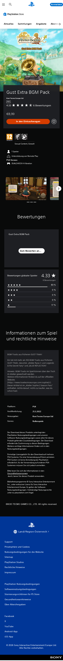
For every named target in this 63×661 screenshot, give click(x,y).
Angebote (41, 23)
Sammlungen (25, 23)
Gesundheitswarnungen (17, 473)
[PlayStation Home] (31, 4)
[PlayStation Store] (14, 14)
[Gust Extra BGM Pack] (26, 188)
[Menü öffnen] (3, 4)
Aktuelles (8, 23)
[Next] (58, 188)
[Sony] (56, 659)
